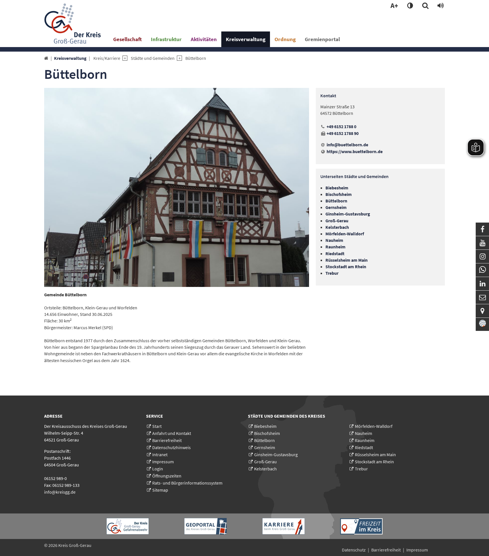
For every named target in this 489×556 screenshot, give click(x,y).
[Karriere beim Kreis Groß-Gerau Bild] (283, 526)
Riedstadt (364, 447)
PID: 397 (102, 545)
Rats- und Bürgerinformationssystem (187, 483)
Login (157, 469)
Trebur (361, 469)
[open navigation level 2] (123, 58)
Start (157, 426)
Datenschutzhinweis (171, 447)
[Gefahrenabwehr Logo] (127, 526)
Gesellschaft (127, 39)
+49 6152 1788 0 (341, 126)
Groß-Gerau (265, 461)
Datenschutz (354, 550)
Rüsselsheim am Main (375, 454)
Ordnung (285, 39)
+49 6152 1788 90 (343, 133)
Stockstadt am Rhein (374, 461)
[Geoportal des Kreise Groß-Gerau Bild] (205, 526)
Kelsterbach (265, 469)
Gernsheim (264, 447)
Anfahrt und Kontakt (171, 433)
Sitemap (160, 490)
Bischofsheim (267, 433)
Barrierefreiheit (167, 440)
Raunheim (364, 440)
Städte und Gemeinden (153, 58)
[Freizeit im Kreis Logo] (361, 526)
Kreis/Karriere (106, 58)
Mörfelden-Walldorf (374, 426)
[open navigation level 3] (178, 58)
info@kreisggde (60, 492)
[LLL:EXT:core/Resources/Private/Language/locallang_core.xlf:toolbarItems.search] (425, 6)
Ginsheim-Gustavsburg (276, 454)
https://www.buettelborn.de (355, 151)
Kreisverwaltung (245, 39)
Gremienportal (322, 39)
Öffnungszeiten (166, 476)
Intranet (160, 454)
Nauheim (363, 433)
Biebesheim (265, 426)
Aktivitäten (204, 39)
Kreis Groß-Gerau (74, 545)
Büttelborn (195, 58)
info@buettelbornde (347, 144)
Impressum (163, 461)
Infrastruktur (166, 39)
